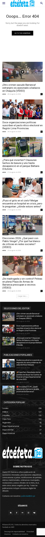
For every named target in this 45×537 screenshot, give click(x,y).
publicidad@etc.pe (28, 496)
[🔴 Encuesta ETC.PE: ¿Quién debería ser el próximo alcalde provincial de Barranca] (8, 390)
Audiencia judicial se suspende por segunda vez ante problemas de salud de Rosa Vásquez (29, 362)
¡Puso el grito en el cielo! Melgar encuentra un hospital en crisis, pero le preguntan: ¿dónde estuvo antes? (22, 203)
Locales (5, 156)
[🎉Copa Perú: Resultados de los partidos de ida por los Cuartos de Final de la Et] (8, 375)
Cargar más (22, 296)
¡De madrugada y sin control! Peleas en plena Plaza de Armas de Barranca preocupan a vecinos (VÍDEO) (22, 283)
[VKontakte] (34, 512)
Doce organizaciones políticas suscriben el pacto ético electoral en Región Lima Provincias (22, 125)
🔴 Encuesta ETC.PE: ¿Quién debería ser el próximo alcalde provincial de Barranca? (27, 389)
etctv (4, 94)
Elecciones (6, 118)
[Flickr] (22, 512)
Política (5, 196)
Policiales (6, 81)
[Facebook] (16, 512)
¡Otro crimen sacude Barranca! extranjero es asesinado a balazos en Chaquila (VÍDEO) (21, 87)
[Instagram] (28, 512)
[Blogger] (10, 512)
